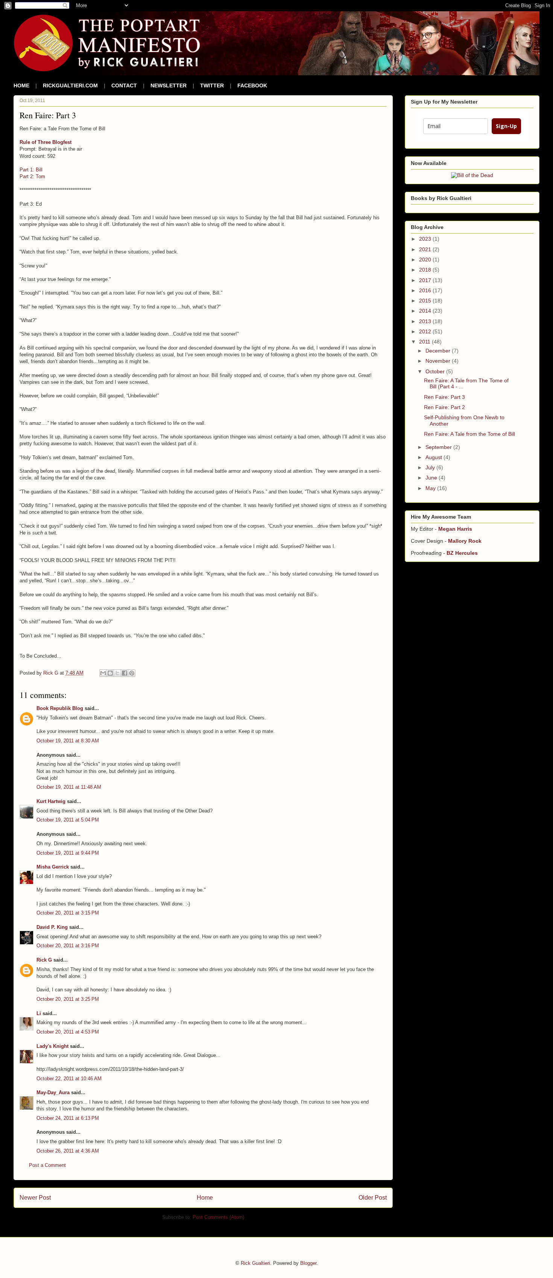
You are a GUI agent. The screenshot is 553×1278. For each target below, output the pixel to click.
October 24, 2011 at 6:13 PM (67, 1118)
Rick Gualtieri (255, 1263)
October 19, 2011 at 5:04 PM (67, 820)
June (432, 478)
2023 (426, 239)
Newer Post (35, 1197)
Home (205, 1197)
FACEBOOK (252, 85)
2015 (426, 301)
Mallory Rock (465, 541)
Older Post (373, 1197)
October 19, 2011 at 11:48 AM (68, 787)
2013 (426, 321)
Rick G (44, 960)
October (435, 371)
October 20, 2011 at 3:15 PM (67, 913)
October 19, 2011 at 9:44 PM (67, 853)
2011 (425, 342)
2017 (426, 280)
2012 (426, 331)
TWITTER (212, 85)
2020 (426, 260)
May (431, 488)
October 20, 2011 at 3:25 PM (67, 999)
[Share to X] (117, 673)
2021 (426, 249)
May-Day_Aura (53, 1092)
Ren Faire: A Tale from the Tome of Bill (469, 434)
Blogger (308, 1263)
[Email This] (103, 673)
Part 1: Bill (31, 170)
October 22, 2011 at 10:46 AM (69, 1078)
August (434, 457)
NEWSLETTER (168, 85)
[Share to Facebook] (124, 673)
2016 (426, 290)
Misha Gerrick (52, 867)
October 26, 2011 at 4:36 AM (67, 1151)
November (438, 361)
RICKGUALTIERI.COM (70, 85)
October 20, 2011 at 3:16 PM (67, 945)
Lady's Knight (52, 1046)
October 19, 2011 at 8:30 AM (67, 741)
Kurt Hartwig (50, 801)
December (438, 351)
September (439, 447)
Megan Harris (455, 529)
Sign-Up (506, 126)
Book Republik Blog (59, 708)
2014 (426, 311)
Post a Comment (47, 1165)
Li (38, 1013)
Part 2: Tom (32, 176)
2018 (426, 270)
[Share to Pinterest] (131, 673)
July (430, 467)
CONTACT (124, 85)
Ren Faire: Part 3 (444, 397)
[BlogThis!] (110, 673)
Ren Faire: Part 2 (444, 407)
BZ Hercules (462, 553)
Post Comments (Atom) (218, 1217)
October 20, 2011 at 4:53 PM (67, 1032)
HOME (21, 85)
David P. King (52, 927)
